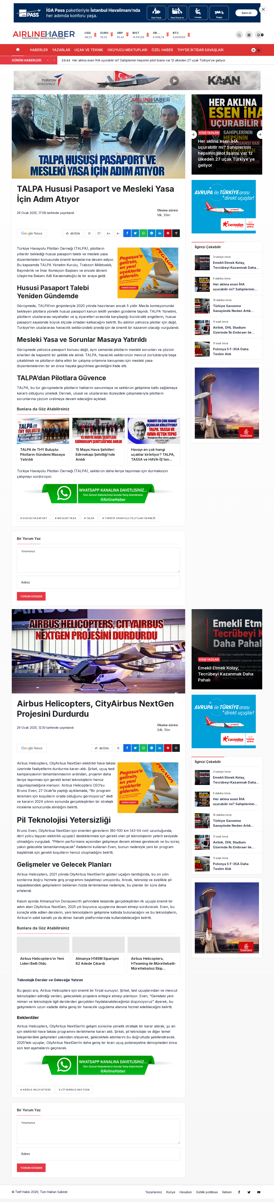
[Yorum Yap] (99, 233)
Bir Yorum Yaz (29, 538)
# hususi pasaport (33, 518)
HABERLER (39, 50)
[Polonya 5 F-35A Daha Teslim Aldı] (227, 349)
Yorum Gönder (31, 596)
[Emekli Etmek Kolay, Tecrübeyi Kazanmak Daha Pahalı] (227, 262)
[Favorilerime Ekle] (89, 233)
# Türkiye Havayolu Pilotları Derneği (128, 518)
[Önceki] (48, 60)
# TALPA (89, 518)
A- (118, 233)
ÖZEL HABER (162, 50)
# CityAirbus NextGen (74, 1099)
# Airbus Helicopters (35, 1099)
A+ (109, 233)
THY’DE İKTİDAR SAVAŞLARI (200, 50)
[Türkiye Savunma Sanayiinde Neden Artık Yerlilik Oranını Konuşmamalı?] (227, 134)
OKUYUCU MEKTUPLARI (127, 50)
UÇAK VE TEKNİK (88, 50)
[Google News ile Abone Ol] (32, 233)
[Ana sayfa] (18, 50)
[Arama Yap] (239, 35)
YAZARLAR (61, 50)
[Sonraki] (54, 60)
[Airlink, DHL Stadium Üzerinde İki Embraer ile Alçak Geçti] (227, 327)
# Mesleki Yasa (65, 518)
